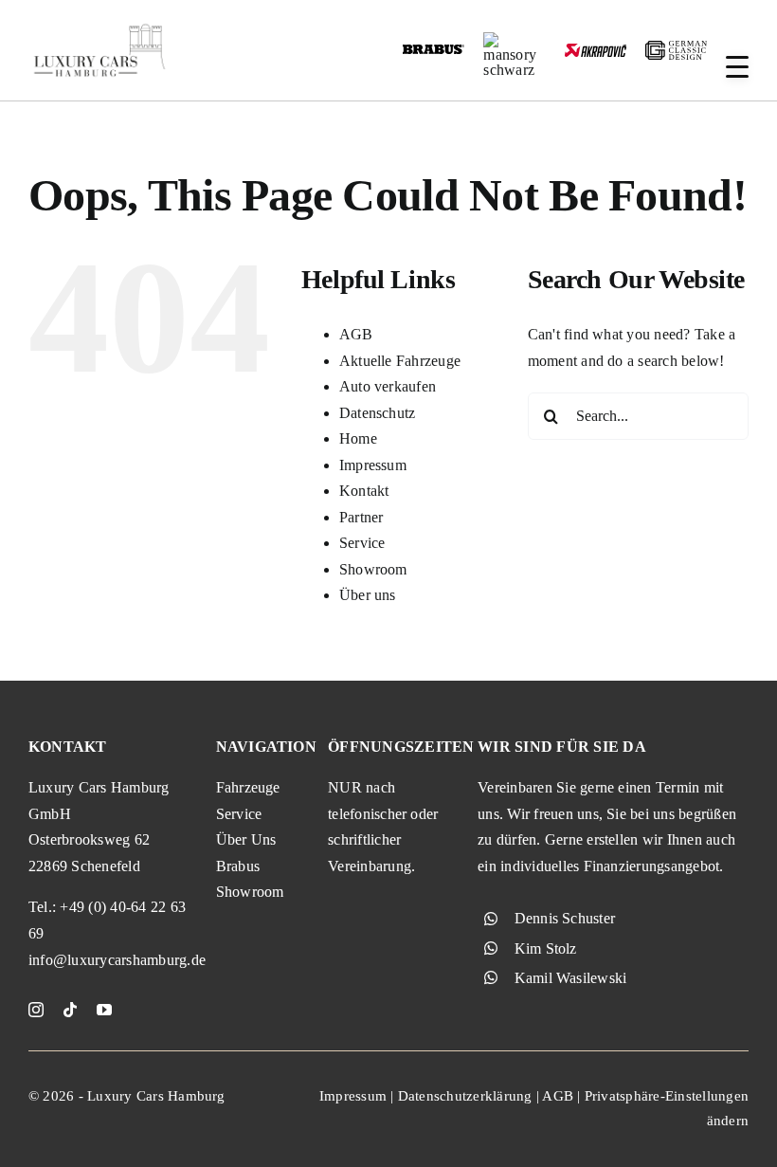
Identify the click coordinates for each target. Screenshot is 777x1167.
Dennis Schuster (565, 918)
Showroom (373, 569)
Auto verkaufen (387, 386)
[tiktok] (70, 1009)
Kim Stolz (546, 948)
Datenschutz (377, 413)
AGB (356, 334)
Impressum (373, 465)
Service (362, 543)
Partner (361, 517)
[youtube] (104, 1009)
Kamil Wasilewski (571, 978)
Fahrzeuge (248, 787)
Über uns (367, 595)
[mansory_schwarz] (514, 39)
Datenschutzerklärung (465, 1095)
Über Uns (246, 839)
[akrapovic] (595, 51)
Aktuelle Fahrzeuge (400, 361)
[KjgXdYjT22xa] (99, 26)
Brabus (238, 866)
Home (358, 438)
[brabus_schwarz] (433, 51)
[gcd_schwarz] (676, 48)
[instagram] (36, 1009)
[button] (737, 67)
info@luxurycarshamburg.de (117, 960)
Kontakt (364, 491)
